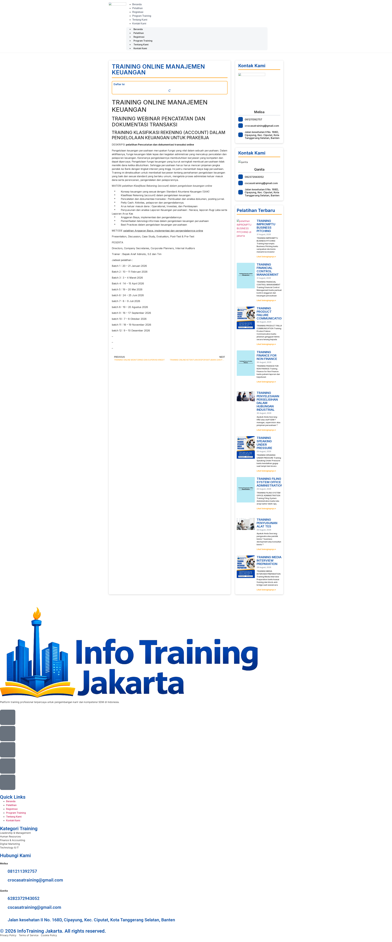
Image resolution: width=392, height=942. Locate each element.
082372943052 (254, 176)
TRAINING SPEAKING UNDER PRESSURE (264, 443)
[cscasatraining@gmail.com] (240, 183)
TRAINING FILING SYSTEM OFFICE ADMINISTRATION (270, 482)
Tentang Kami (139, 19)
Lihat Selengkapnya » (266, 256)
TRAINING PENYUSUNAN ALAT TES (267, 523)
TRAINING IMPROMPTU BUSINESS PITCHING (266, 226)
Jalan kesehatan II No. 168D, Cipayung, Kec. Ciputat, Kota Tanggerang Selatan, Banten (262, 134)
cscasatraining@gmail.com (261, 183)
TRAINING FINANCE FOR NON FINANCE (267, 355)
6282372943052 (24, 898)
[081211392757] (240, 119)
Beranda (137, 4)
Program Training (141, 16)
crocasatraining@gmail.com (262, 125)
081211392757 (253, 119)
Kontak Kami (139, 23)
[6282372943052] (4, 898)
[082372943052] (240, 176)
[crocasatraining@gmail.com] (240, 125)
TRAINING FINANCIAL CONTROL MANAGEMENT (268, 269)
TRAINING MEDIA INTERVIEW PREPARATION (269, 560)
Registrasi (137, 12)
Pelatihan (137, 8)
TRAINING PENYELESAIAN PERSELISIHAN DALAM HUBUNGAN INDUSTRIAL (268, 401)
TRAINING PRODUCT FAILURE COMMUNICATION (270, 313)
